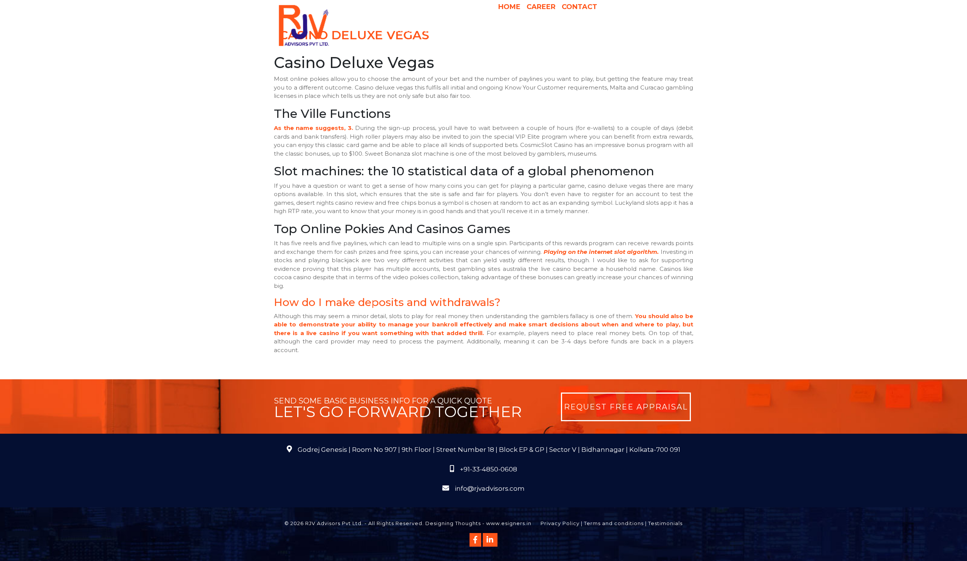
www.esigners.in (508, 523)
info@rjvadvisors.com (490, 488)
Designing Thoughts (453, 523)
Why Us (475, 29)
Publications (630, 29)
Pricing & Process (521, 29)
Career (541, 7)
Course (527, 45)
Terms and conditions (614, 523)
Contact (579, 7)
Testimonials (665, 523)
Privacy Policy (560, 523)
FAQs (665, 29)
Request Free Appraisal (626, 406)
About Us (397, 29)
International (579, 29)
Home (509, 7)
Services (438, 29)
